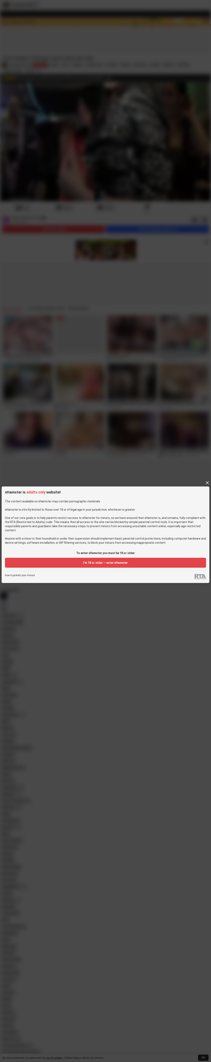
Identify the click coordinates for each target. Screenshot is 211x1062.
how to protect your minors (20, 575)
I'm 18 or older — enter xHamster (105, 562)
